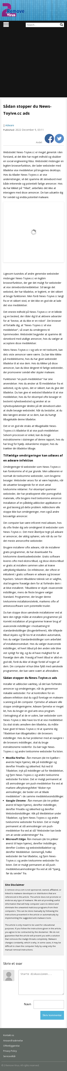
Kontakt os (8, 1035)
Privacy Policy (10, 1050)
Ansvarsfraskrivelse (13, 1040)
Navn (27, 1004)
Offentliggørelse (11, 1045)
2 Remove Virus (13, 10)
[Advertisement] (33, 63)
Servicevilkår (9, 1056)
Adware (9, 125)
